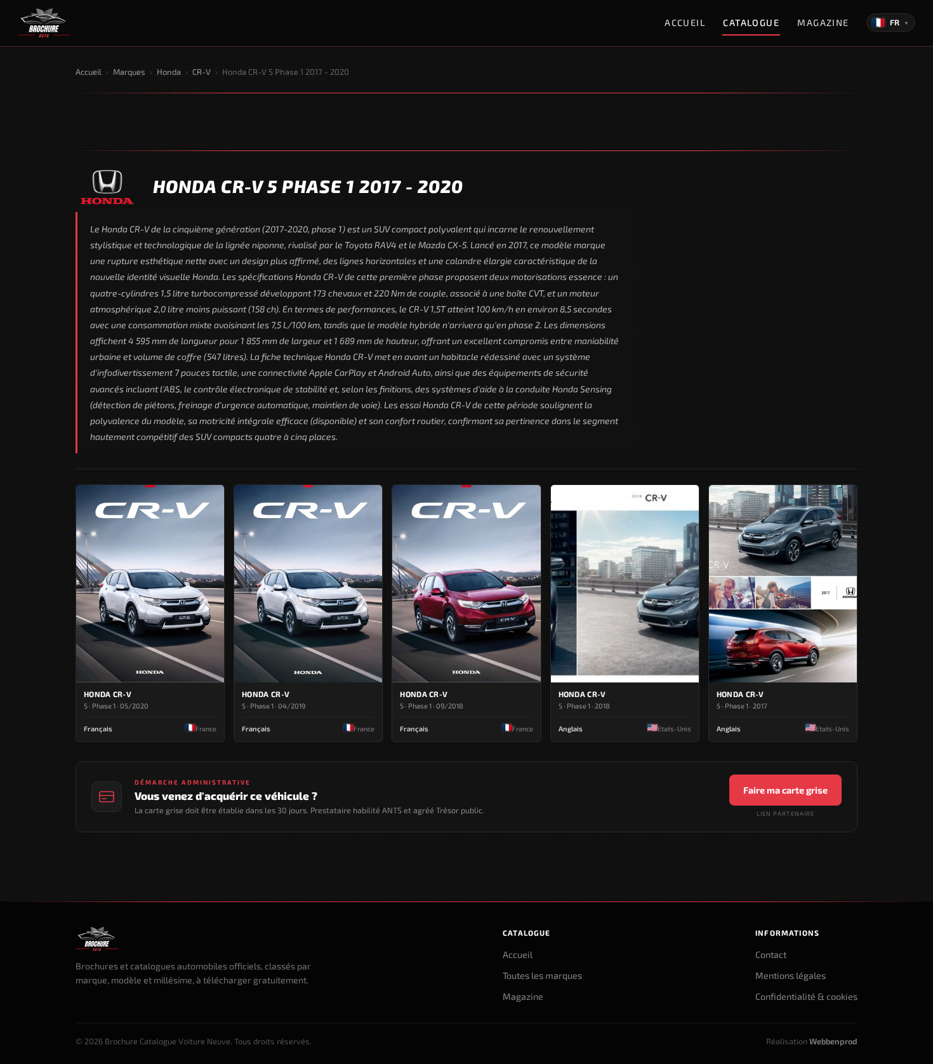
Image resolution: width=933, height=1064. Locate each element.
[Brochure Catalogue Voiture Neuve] (44, 22)
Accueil (685, 22)
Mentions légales (790, 975)
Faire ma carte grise (785, 790)
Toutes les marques (542, 975)
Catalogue (751, 22)
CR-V (201, 72)
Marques (129, 72)
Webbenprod (833, 1041)
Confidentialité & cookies (806, 996)
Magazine (823, 22)
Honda (169, 72)
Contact (770, 954)
